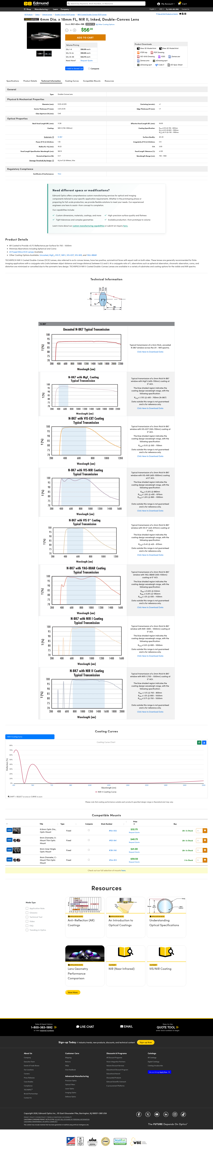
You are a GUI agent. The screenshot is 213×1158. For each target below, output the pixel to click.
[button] (174, 9)
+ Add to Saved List (74, 68)
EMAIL (128, 1026)
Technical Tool (36, 917)
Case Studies (28, 1082)
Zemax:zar (175, 56)
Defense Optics (70, 1096)
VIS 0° (57, 255)
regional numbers (47, 1030)
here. (125, 225)
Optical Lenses (47, 14)
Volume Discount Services (115, 1065)
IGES (163, 56)
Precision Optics (71, 1080)
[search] (106, 3)
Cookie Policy (41, 1117)
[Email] (180, 13)
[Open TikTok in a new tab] (183, 1115)
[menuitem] (30, 9)
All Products (29, 14)
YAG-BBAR (92, 255)
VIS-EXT (70, 255)
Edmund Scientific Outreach (116, 1082)
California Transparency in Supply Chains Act (40, 1121)
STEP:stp (143, 52)
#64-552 (113, 830)
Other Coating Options (106, 24)
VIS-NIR (78, 255)
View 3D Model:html (148, 48)
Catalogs (152, 1057)
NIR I (63, 255)
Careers (27, 1073)
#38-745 (113, 850)
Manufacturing (41, 9)
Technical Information (51, 80)
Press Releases (29, 1078)
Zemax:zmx (144, 60)
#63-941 (113, 840)
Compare (94, 68)
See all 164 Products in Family (168, 14)
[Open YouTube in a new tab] (157, 1115)
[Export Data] (204, 743)
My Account (167, 4)
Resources (109, 80)
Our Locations (29, 1070)
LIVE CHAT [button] (87, 1026)
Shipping (68, 1057)
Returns (68, 1061)
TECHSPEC (28, 1089)
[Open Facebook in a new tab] (139, 1115)
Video (32, 921)
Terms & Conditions (54, 1117)
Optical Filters (70, 1084)
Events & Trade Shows (31, 1065)
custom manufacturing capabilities (88, 225)
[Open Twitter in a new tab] (148, 1115)
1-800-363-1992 (173, 9)
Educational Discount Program (117, 1070)
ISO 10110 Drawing (147, 56)
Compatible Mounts (91, 80)
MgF (51, 255)
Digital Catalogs (153, 1061)
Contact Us (185, 9)
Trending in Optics (38, 930)
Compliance (28, 1086)
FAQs (67, 1065)
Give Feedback (70, 1070)
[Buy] (205, 830)
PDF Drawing (158, 52)
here (123, 870)
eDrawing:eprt (161, 60)
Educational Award (113, 1073)
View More (73, 992)
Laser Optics (69, 1088)
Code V (161, 65)
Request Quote (87, 60)
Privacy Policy (29, 1117)
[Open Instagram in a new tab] (175, 1115)
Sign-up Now (146, 1042)
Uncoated (44, 255)
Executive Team (29, 1061)
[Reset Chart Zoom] (199, 743)
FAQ (31, 925)
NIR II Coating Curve (14, 737)
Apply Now (158, 1072)
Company (65, 9)
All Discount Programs (114, 1057)
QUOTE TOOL (166, 1027)
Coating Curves (72, 80)
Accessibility (67, 1117)
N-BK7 (60, 137)
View (59, 174)
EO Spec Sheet (176, 65)
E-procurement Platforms (115, 1086)
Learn (55, 9)
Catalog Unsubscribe (155, 1065)
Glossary (33, 912)
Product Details (30, 80)
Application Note (37, 908)
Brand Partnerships (31, 1093)
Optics (37, 14)
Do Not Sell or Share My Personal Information (72, 1119)
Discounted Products (113, 1078)
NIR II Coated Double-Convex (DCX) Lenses (92, 14)
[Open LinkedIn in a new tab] (166, 1115)
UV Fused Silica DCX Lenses (21, 252)
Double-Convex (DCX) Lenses (65, 14)
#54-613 (113, 860)
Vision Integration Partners (115, 1061)
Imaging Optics (70, 1092)
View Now (85, 927)
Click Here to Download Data (150, 351)
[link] (183, 2)
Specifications (13, 80)
